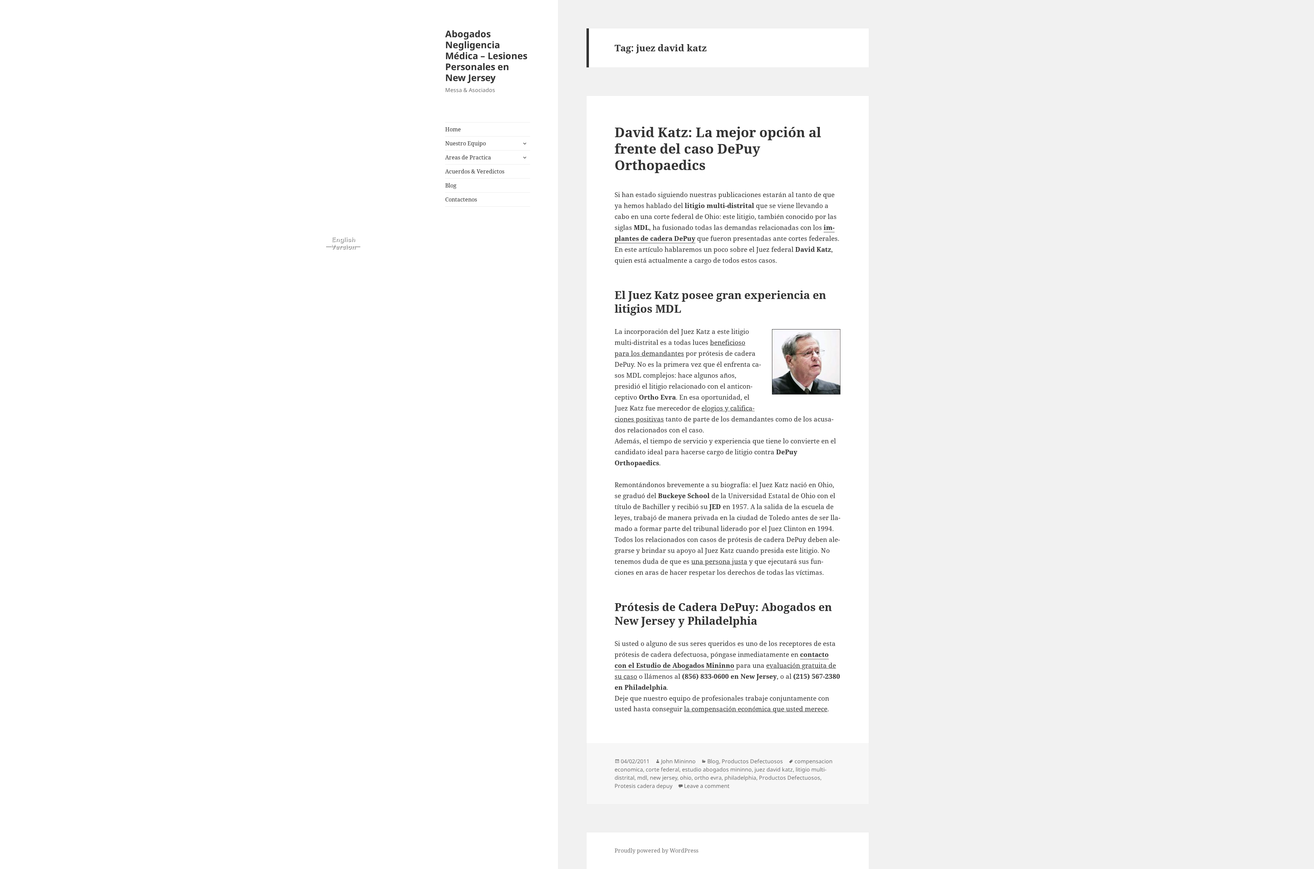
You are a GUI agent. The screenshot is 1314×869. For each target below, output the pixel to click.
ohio (686, 777)
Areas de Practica (468, 157)
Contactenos (461, 199)
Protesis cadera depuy (643, 786)
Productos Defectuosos (752, 761)
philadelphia (740, 777)
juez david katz (774, 769)
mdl (642, 777)
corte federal (662, 769)
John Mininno (678, 761)
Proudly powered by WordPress (656, 850)
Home (453, 129)
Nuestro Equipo (465, 143)
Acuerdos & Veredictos (474, 171)
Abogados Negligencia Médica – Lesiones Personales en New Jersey (486, 55)
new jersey (663, 777)
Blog (450, 185)
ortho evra (708, 777)
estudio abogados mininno (717, 769)
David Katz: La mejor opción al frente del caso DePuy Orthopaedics (718, 148)
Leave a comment (707, 786)
